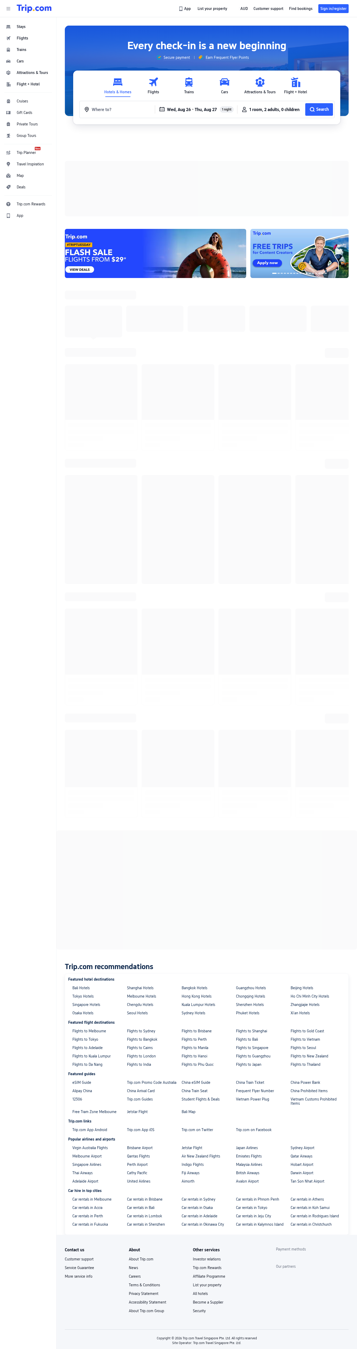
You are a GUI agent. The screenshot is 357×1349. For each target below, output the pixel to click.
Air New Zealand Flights (201, 1154)
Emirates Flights (249, 1154)
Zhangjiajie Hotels (305, 1002)
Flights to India (139, 1062)
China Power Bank (305, 1080)
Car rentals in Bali (140, 1205)
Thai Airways (82, 1170)
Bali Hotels (81, 985)
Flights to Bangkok (142, 1037)
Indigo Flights (193, 1162)
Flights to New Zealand (309, 1054)
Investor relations (207, 1257)
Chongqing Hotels (250, 994)
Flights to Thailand (305, 1062)
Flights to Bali (247, 1037)
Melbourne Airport (87, 1154)
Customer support (79, 1257)
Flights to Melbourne (89, 1029)
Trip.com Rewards (207, 1265)
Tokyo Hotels (83, 994)
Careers (135, 1274)
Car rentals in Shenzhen (146, 1222)
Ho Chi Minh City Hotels (310, 994)
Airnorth (188, 1179)
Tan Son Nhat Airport (307, 1179)
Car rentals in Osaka (197, 1205)
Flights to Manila (195, 1045)
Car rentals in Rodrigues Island (315, 1214)
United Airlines (138, 1179)
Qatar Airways (301, 1154)
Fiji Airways (190, 1170)
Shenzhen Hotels (250, 1002)
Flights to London (141, 1054)
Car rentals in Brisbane (145, 1197)
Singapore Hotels (86, 1002)
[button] (8, 8)
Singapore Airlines (86, 1162)
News (133, 1265)
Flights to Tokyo (85, 1037)
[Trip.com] (34, 8)
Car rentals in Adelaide (199, 1214)
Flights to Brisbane (197, 1029)
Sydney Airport (302, 1145)
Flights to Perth (194, 1037)
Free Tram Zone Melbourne (94, 1109)
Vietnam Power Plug (252, 1097)
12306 (77, 1097)
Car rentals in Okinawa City (203, 1222)
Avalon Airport (247, 1179)
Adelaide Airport (85, 1179)
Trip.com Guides (140, 1097)
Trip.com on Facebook (254, 1127)
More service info (79, 1274)
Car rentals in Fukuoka (90, 1222)
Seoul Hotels (137, 1011)
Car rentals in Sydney (198, 1197)
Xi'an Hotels (300, 1011)
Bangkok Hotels (194, 985)
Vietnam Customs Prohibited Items (314, 1099)
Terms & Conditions (144, 1283)
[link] (185, 8)
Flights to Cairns (140, 1045)
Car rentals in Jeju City (253, 1214)
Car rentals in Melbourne (92, 1197)
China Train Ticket (250, 1080)
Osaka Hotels (82, 1011)
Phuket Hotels (247, 1011)
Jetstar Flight (137, 1109)
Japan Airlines (247, 1145)
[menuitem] (28, 26)
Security (199, 1308)
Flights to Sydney (141, 1029)
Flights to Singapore (252, 1045)
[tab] (117, 86)
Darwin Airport (302, 1170)
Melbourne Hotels (141, 994)
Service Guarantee (79, 1265)
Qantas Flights (138, 1154)
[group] (173, 57)
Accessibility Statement (147, 1300)
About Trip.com (141, 1257)
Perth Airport (137, 1162)
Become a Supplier (208, 1300)
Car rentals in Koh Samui (310, 1205)
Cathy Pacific (137, 1170)
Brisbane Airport (140, 1145)
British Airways (247, 1170)
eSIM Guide (81, 1080)
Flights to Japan (248, 1062)
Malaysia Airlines (249, 1162)
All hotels (200, 1291)
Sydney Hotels (193, 1011)
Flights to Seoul (303, 1045)
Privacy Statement (143, 1291)
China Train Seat (195, 1088)
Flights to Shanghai (251, 1029)
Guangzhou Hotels (251, 985)
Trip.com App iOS (140, 1127)
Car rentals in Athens (307, 1197)
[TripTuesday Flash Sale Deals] (158, 252)
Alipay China (82, 1088)
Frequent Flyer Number (255, 1088)
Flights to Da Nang (87, 1062)
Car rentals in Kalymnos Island (260, 1222)
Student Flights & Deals (201, 1097)
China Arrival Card (141, 1088)
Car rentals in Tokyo (251, 1205)
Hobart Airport (302, 1162)
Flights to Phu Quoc (198, 1062)
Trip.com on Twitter (197, 1127)
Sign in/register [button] (333, 9)
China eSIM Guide (196, 1080)
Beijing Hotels (302, 985)
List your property (207, 1283)
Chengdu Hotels (140, 1002)
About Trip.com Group (146, 1308)
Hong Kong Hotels (196, 994)
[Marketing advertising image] (302, 252)
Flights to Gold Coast (307, 1029)
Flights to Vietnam (305, 1037)
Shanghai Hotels (140, 985)
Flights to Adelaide (87, 1045)
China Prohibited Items (309, 1088)
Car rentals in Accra (87, 1205)
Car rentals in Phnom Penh (257, 1197)
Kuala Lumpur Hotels (198, 1002)
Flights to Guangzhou (253, 1054)
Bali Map (188, 1109)
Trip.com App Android (89, 1127)
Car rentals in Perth (87, 1214)
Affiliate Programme (209, 1274)
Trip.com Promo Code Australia (151, 1080)
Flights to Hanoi (194, 1054)
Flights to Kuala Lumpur (91, 1054)
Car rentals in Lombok (144, 1214)
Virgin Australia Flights (90, 1145)
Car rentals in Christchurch (311, 1222)
